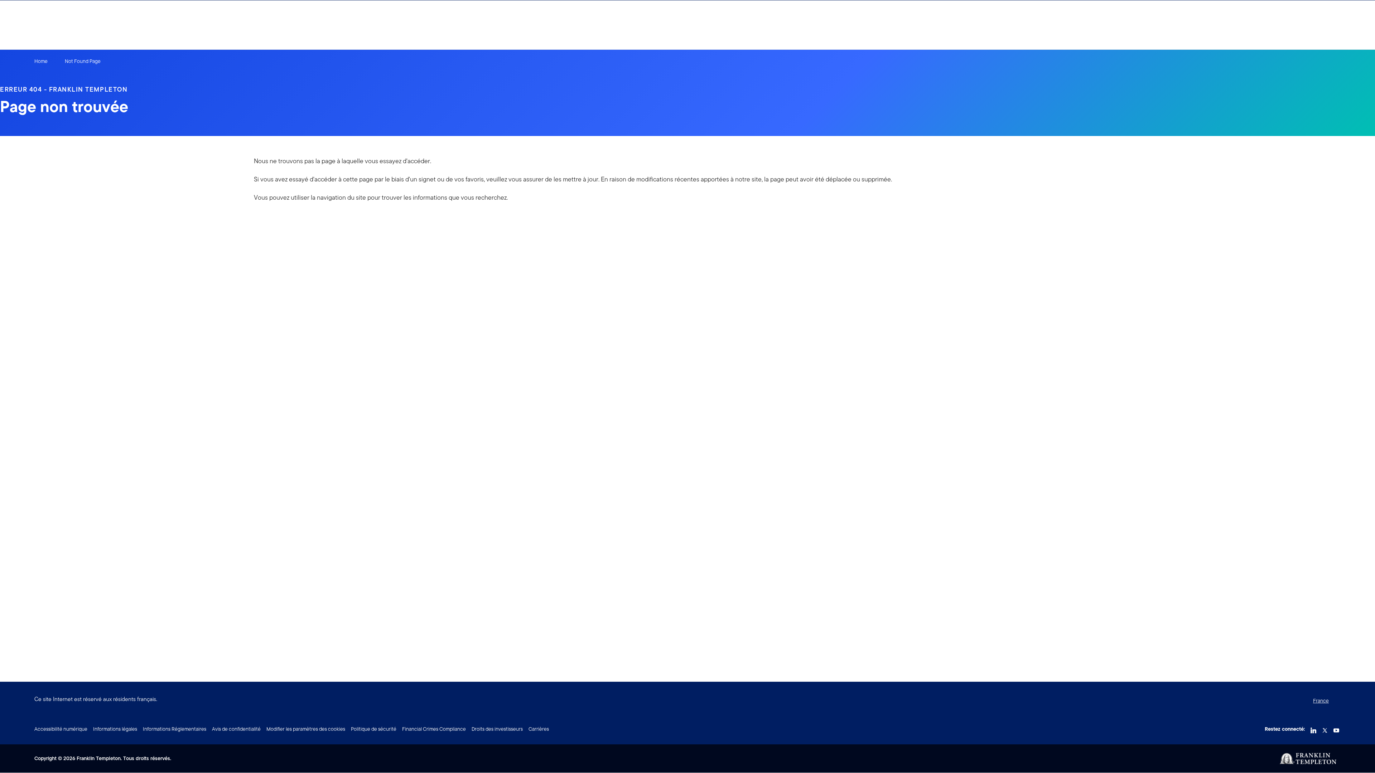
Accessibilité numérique (60, 729)
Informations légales (115, 729)
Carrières (539, 729)
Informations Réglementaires (174, 729)
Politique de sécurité (373, 729)
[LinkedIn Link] (1313, 728)
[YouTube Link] (1336, 728)
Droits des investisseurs (497, 729)
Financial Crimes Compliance (434, 729)
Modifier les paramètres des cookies (305, 729)
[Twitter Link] (1325, 728)
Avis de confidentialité (236, 729)
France (1321, 700)
